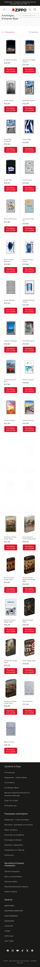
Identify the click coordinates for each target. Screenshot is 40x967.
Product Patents (10, 892)
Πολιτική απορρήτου (12, 871)
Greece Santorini (28, 380)
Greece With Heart (10, 219)
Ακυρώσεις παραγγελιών (13, 845)
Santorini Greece (10, 420)
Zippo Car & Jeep (11, 800)
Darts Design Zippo (29, 661)
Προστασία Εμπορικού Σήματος (16, 886)
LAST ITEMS (9, 941)
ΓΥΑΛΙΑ (7, 931)
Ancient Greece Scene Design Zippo (29, 538)
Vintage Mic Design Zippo (10, 661)
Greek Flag (7, 180)
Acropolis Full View (10, 60)
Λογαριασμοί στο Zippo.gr (14, 850)
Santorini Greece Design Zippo (10, 621)
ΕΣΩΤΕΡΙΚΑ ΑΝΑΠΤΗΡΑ (13, 911)
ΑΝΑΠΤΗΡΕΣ (9, 906)
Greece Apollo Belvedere (9, 260)
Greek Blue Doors (29, 341)
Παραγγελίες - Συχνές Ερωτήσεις (16, 820)
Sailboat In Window (10, 341)
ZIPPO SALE (8, 936)
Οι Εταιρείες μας (10, 805)
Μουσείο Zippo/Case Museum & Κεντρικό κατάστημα (17, 794)
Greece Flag (27, 139)
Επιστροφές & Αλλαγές (13, 840)
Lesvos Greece (28, 701)
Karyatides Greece (29, 100)
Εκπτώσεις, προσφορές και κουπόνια (18, 825)
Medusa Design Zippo (28, 621)
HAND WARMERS (11, 916)
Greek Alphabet (9, 300)
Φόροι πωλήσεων (11, 830)
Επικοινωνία (9, 855)
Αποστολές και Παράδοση (14, 835)
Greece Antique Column (28, 260)
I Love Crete (8, 461)
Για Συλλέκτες (9, 782)
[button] (4, 9)
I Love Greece (27, 180)
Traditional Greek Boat (10, 380)
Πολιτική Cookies (10, 881)
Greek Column (9, 100)
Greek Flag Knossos (29, 461)
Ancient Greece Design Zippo (9, 578)
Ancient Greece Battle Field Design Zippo (29, 579)
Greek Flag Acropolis (7, 140)
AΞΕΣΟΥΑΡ (8, 926)
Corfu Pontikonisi (28, 500)
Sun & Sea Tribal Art (28, 220)
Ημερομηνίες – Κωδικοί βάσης (15, 777)
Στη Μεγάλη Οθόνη (11, 788)
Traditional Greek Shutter (28, 301)
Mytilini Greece (9, 742)
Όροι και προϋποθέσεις (13, 876)
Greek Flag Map (9, 500)
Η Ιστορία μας (9, 772)
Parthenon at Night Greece (29, 60)
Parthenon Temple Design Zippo (10, 538)
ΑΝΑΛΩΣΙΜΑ (9, 921)
